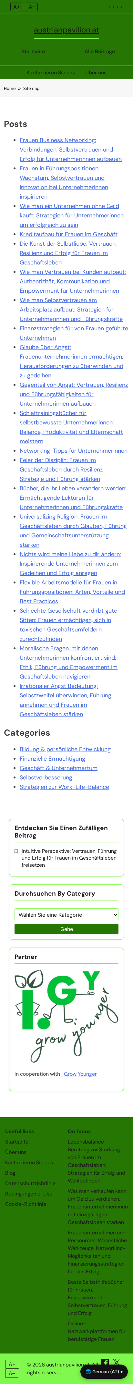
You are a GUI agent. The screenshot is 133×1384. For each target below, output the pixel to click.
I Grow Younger (79, 1074)
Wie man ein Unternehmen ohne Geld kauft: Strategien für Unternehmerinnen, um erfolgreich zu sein (72, 215)
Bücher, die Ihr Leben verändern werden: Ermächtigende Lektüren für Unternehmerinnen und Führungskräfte (73, 497)
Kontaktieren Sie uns (50, 72)
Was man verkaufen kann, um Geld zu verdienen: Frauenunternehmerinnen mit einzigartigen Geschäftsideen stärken (98, 1207)
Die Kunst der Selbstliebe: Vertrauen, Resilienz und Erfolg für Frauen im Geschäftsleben (68, 253)
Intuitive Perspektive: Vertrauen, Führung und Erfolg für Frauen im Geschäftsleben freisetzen (69, 858)
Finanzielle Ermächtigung (52, 759)
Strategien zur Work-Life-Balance (64, 787)
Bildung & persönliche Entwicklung (65, 749)
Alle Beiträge (100, 51)
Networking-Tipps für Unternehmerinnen (74, 451)
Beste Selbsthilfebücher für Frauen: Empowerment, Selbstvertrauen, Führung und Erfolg (97, 1298)
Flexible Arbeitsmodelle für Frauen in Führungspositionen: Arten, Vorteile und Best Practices (72, 592)
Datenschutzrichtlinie (30, 1183)
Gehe (66, 929)
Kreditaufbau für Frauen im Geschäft (69, 234)
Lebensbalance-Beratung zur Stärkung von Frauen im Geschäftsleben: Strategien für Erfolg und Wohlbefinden (96, 1161)
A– (32, 7)
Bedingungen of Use (28, 1193)
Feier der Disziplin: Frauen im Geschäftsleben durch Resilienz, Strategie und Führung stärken (62, 469)
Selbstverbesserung (46, 777)
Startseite (33, 51)
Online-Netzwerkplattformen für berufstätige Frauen (97, 1331)
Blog (10, 1173)
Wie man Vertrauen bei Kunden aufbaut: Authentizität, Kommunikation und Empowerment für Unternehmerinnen (73, 281)
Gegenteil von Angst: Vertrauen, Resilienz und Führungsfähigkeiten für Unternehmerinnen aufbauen (74, 394)
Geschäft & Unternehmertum (58, 768)
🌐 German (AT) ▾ (104, 1371)
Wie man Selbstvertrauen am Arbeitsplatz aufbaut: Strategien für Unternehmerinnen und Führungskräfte (71, 309)
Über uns (96, 72)
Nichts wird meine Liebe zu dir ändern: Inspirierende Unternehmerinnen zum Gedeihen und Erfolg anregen (70, 563)
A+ (16, 7)
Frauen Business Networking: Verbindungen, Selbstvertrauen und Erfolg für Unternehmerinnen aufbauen (71, 149)
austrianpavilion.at (66, 30)
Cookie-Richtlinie (25, 1204)
